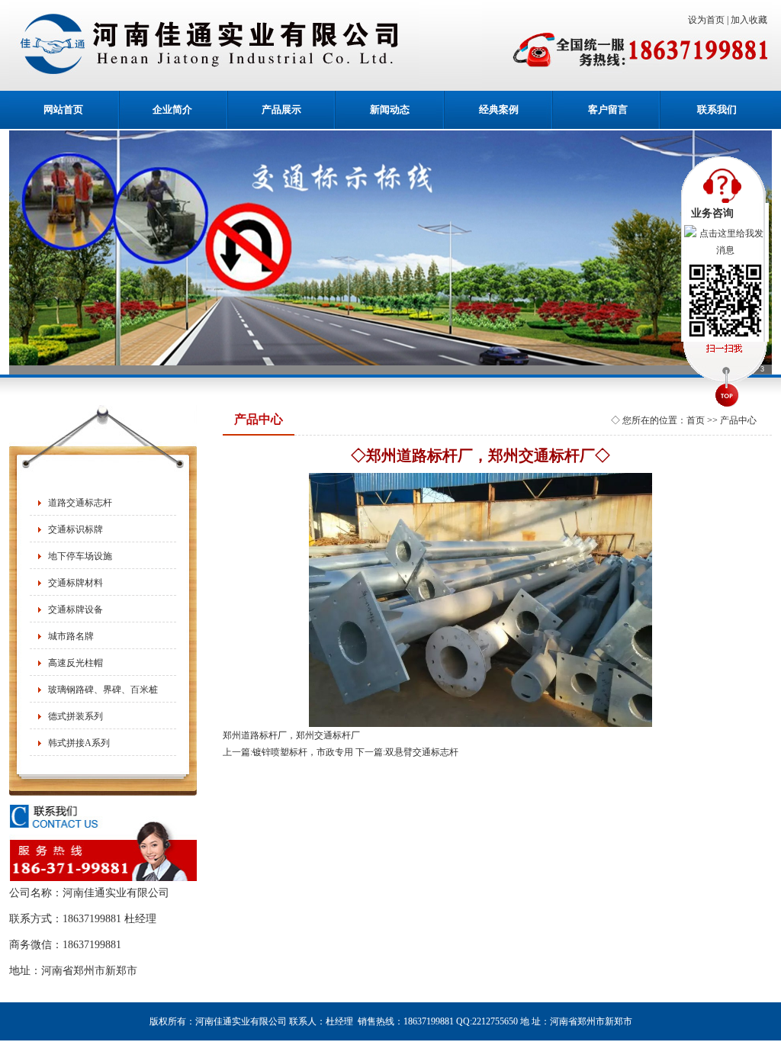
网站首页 (63, 109)
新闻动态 (390, 109)
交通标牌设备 (75, 609)
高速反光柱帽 (75, 663)
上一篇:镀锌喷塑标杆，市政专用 (288, 752)
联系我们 (717, 109)
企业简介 (172, 109)
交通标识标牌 (75, 529)
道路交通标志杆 (80, 502)
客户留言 (608, 109)
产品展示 (281, 109)
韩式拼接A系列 (79, 743)
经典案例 (499, 109)
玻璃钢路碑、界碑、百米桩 (103, 689)
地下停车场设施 (80, 556)
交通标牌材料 (75, 582)
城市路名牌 (71, 636)
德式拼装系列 (75, 716)
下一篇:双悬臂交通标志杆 (406, 752)
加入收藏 (751, 19)
